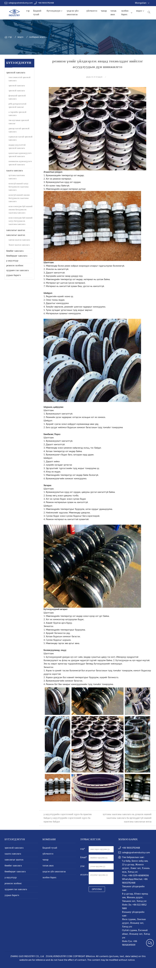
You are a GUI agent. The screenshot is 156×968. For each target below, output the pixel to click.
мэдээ (139, 11)
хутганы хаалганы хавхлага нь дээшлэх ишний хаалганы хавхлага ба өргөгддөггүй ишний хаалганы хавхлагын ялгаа (127, 818)
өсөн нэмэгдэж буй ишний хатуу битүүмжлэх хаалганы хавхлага (20, 221)
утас (82, 866)
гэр (28, 11)
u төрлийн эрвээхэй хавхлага (17, 114)
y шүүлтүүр (12, 261)
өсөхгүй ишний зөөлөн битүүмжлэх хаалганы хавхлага (19, 198)
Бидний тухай (37, 13)
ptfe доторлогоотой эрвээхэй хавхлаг (17, 105)
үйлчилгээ (91, 11)
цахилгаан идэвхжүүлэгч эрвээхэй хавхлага (20, 155)
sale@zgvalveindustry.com (20, 3)
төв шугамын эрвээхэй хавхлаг (19, 122)
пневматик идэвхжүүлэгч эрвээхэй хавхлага (20, 163)
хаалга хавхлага (14, 171)
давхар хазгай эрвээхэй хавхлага (19, 130)
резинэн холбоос (14, 265)
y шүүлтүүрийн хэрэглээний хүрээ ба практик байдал (67, 820)
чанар (104, 11)
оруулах (97, 889)
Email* (83, 858)
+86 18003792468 (46, 3)
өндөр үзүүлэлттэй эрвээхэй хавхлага (17, 146)
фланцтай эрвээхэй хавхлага (17, 97)
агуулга (84, 875)
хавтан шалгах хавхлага (19, 240)
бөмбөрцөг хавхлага (16, 256)
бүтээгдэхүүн (53, 11)
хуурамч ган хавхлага (17, 270)
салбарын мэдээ (37, 37)
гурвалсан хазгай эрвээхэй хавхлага (20, 138)
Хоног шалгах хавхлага (19, 245)
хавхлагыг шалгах (15, 230)
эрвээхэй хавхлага (15, 73)
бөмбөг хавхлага (14, 251)
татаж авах (113, 13)
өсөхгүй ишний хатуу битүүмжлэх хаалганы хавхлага (18, 187)
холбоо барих (124, 13)
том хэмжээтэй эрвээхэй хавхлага (19, 79)
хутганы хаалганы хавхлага (17, 177)
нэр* (82, 849)
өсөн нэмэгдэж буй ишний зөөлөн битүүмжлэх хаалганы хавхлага (20, 210)
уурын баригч (13, 275)
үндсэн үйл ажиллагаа (72, 13)
